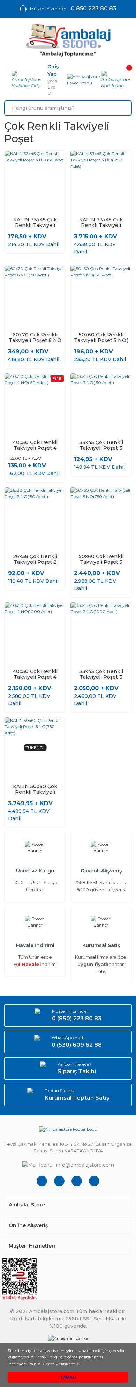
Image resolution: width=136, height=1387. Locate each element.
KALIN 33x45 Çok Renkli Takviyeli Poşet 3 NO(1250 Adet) (101, 222)
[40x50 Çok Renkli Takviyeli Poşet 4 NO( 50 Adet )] (35, 403)
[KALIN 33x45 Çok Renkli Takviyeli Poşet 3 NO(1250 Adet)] (100, 181)
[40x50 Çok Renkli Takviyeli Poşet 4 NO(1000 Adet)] (35, 632)
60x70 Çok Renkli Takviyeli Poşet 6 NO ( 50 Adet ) (35, 337)
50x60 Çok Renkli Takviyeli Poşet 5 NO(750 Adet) (101, 559)
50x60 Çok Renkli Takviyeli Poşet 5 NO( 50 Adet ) (101, 337)
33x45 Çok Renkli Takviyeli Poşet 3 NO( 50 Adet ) (101, 445)
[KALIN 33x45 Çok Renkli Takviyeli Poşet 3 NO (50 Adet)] (35, 181)
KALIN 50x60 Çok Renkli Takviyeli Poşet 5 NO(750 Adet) (35, 789)
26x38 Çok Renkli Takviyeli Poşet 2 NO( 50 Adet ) (35, 559)
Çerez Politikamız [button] (61, 1363)
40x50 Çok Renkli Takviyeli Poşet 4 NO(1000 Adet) (35, 674)
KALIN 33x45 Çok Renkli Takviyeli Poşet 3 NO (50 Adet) (35, 222)
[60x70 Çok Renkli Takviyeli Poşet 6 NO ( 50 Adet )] (35, 296)
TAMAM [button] (68, 1377)
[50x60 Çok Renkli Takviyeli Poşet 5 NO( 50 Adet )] (100, 296)
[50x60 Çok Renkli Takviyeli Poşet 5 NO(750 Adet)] (100, 517)
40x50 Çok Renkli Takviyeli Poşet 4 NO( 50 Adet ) (35, 445)
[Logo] (68, 40)
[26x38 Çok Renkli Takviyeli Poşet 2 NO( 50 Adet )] (35, 517)
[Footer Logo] (68, 1129)
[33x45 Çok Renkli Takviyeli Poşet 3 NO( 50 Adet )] (100, 403)
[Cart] (116, 80)
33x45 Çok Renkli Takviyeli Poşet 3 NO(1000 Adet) (101, 674)
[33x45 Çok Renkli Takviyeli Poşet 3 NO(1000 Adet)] (100, 632)
